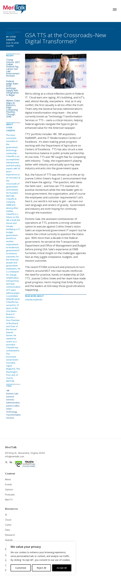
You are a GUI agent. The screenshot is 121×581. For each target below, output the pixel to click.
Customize (20, 567)
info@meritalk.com (14, 456)
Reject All (41, 567)
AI (6, 514)
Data (7, 529)
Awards (9, 540)
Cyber (8, 524)
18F (7, 390)
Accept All (62, 567)
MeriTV (9, 499)
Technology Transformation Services (13, 414)
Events (8, 484)
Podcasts (10, 494)
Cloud (8, 519)
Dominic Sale (12, 393)
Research (10, 535)
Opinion (9, 489)
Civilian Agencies (34, 299)
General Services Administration (13, 399)
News (8, 479)
